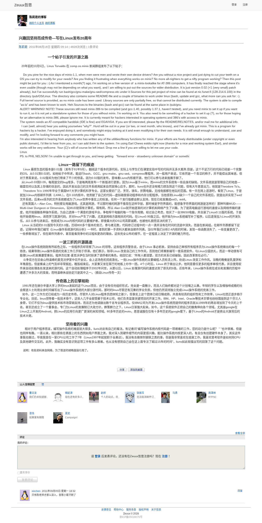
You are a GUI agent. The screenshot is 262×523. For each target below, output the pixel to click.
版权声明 (144, 509)
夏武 (67, 413)
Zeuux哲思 (23, 5)
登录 (234, 4)
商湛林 (212, 393)
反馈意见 (106, 509)
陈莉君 (23, 46)
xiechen (36, 491)
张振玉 (140, 393)
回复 (240, 490)
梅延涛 (68, 393)
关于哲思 (156, 509)
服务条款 (131, 509)
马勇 (175, 393)
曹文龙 (33, 393)
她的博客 (50, 23)
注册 (245, 4)
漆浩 (31, 413)
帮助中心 (119, 509)
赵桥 (103, 393)
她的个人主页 (36, 23)
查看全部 (240, 433)
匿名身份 (25, 472)
